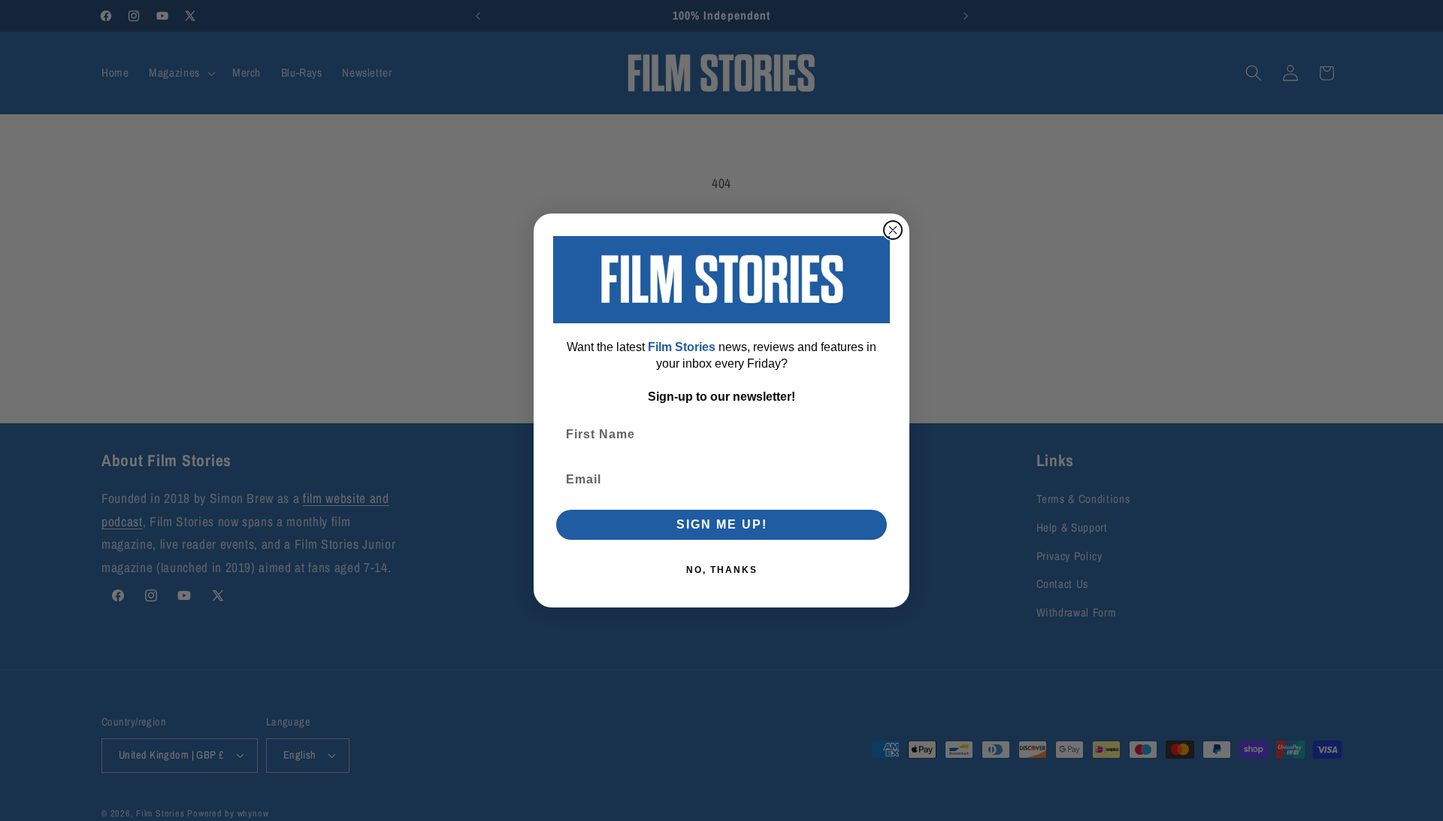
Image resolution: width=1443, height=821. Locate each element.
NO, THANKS (722, 570)
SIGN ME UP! (721, 524)
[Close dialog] (893, 230)
